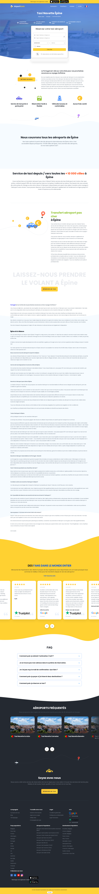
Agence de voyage (35, 815)
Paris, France (65, 836)
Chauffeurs (63, 6)
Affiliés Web (33, 817)
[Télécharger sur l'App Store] (54, 1)
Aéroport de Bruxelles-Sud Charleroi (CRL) (48, 833)
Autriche (12, 856)
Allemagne (13, 836)
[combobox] (45, 35)
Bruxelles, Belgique (67, 828)
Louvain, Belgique (66, 833)
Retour (38, 46)
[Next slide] (52, 626)
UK (11, 851)
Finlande (12, 866)
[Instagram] (22, 875)
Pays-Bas (12, 831)
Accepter (50, 892)
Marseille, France (66, 841)
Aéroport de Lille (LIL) (42, 843)
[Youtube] (18, 875)
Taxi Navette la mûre (22, 736)
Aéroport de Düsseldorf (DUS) (44, 845)
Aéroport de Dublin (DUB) (43, 852)
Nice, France (65, 838)
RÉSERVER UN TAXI (49, 289)
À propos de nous (15, 812)
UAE (11, 853)
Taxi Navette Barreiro (76, 736)
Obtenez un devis (26, 79)
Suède (12, 861)
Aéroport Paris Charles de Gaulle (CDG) (47, 835)
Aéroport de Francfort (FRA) (44, 847)
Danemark (13, 863)
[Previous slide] (47, 626)
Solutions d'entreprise (35, 812)
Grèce (12, 846)
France (12, 833)
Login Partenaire (54, 817)
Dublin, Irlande (66, 851)
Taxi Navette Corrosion (50, 736)
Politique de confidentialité (56, 815)
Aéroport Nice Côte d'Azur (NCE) (45, 840)
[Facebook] (11, 875)
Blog (11, 815)
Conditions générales (55, 812)
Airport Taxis (41, 16)
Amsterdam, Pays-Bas (68, 853)
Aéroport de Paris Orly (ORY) (44, 838)
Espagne (12, 838)
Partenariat (53, 6)
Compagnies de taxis (35, 820)
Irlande (12, 848)
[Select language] (87, 6)
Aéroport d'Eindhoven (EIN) (44, 850)
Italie (11, 843)
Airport (19, 6)
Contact (72, 6)
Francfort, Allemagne (68, 848)
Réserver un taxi (49, 791)
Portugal (48, 16)
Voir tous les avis (49, 576)
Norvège (12, 858)
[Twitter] (15, 875)
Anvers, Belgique (66, 831)
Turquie (12, 868)
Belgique (12, 828)
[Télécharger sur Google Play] (64, 1)
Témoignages (14, 817)
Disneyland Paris (66, 843)
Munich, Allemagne (67, 846)
